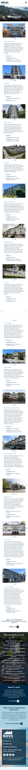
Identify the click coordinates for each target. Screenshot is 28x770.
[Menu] (25, 3)
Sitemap (10, 759)
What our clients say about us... (14, 636)
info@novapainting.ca (10, 747)
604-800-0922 (7, 744)
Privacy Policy (17, 759)
